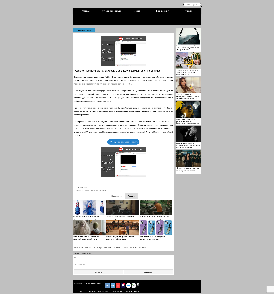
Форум (188, 11)
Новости (137, 11)
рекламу (143, 248)
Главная (86, 11)
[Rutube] (123, 285)
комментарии (98, 248)
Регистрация (148, 272)
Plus (110, 248)
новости (117, 248)
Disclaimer (92, 291)
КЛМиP (85, 283)
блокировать (79, 248)
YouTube (126, 248)
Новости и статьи (84, 30)
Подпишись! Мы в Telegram (125, 142)
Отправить (98, 272)
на (106, 248)
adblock (88, 248)
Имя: (75, 257)
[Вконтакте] (107, 285)
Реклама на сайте (117, 291)
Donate (136, 291)
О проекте (82, 291)
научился (134, 248)
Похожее (131, 196)
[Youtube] (118, 285)
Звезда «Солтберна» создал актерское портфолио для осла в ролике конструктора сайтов (121, 219)
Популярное (116, 196)
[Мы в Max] (134, 285)
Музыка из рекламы (111, 11)
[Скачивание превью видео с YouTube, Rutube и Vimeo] (128, 285)
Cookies (129, 291)
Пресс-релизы (103, 291)
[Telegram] (113, 285)
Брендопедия (162, 11)
